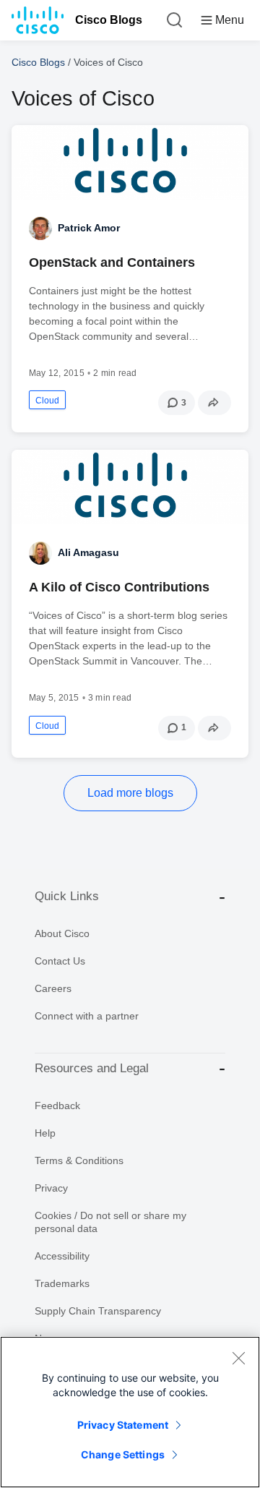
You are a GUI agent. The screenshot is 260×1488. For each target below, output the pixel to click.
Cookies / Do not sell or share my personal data (110, 1222)
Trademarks (62, 1283)
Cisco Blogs (108, 20)
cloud (47, 400)
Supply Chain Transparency (98, 1311)
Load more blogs (130, 793)
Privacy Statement (122, 1425)
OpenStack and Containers (112, 262)
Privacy (51, 1188)
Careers (53, 988)
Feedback (57, 1105)
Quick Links (67, 896)
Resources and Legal (92, 1068)
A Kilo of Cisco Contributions (119, 587)
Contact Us (60, 961)
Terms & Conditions (79, 1160)
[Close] (238, 1358)
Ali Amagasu (88, 552)
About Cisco (62, 933)
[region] (130, 1412)
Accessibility (62, 1256)
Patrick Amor (89, 228)
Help (45, 1133)
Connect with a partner (87, 1016)
